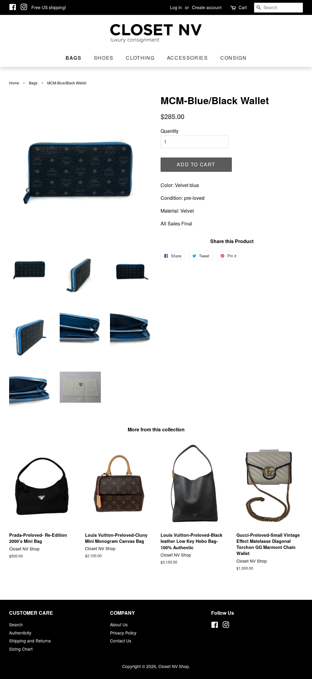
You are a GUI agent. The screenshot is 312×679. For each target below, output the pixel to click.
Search (16, 624)
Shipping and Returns (30, 641)
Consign (233, 57)
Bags (73, 57)
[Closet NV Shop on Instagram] (23, 8)
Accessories (187, 57)
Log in (176, 7)
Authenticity (20, 633)
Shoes (104, 57)
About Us (119, 624)
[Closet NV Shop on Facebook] (12, 8)
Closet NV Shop (173, 666)
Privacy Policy (123, 633)
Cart (243, 7)
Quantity (170, 130)
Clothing (140, 57)
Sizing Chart (21, 649)
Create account (207, 7)
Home (14, 82)
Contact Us (120, 641)
